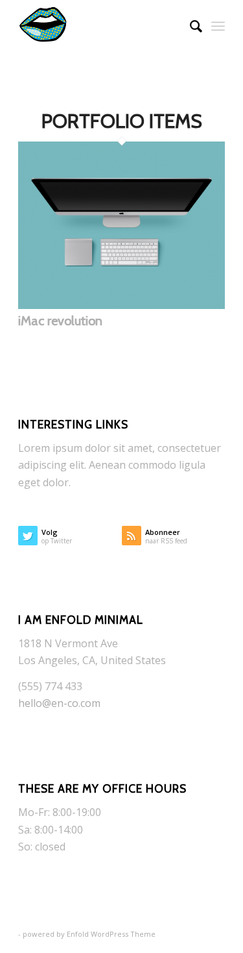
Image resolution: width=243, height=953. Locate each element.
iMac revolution (60, 320)
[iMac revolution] (121, 305)
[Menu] (218, 26)
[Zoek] (189, 26)
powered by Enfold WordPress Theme (89, 934)
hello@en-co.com (59, 703)
